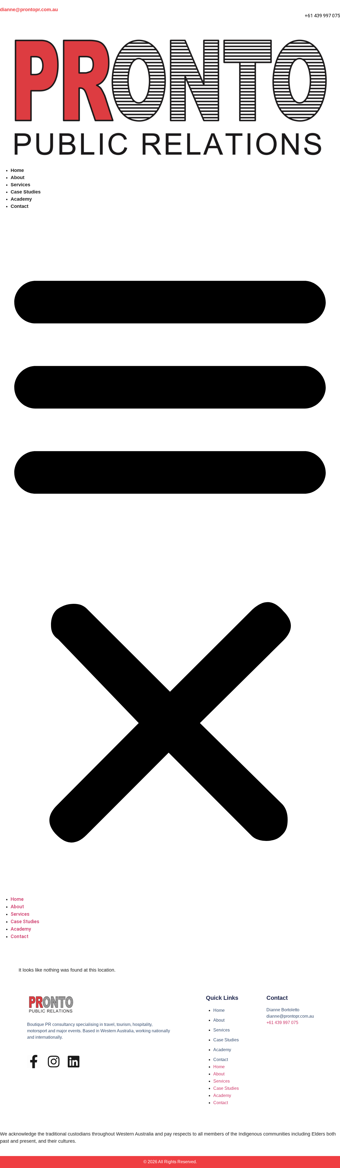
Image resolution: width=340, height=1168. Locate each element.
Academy (21, 199)
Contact (19, 206)
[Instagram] (53, 1061)
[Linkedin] (73, 1061)
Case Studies (26, 192)
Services (20, 184)
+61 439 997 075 (282, 1022)
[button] (170, 552)
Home (17, 170)
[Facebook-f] (33, 1061)
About (17, 177)
